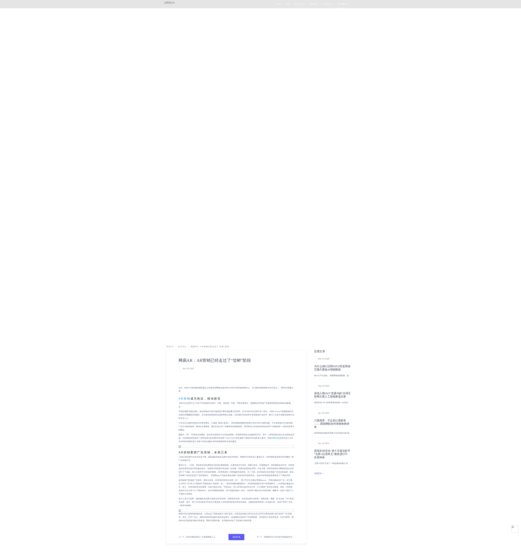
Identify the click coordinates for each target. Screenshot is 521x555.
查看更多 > (318, 473)
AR (286, 388)
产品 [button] (287, 4)
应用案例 (313, 4)
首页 (279, 4)
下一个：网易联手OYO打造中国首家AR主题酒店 (275, 537)
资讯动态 (182, 346)
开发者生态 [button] (327, 4)
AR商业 (274, 438)
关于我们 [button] (342, 4)
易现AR (170, 346)
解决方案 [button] (299, 4)
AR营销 (184, 398)
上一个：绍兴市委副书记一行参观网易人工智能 (198, 537)
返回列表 (236, 537)
